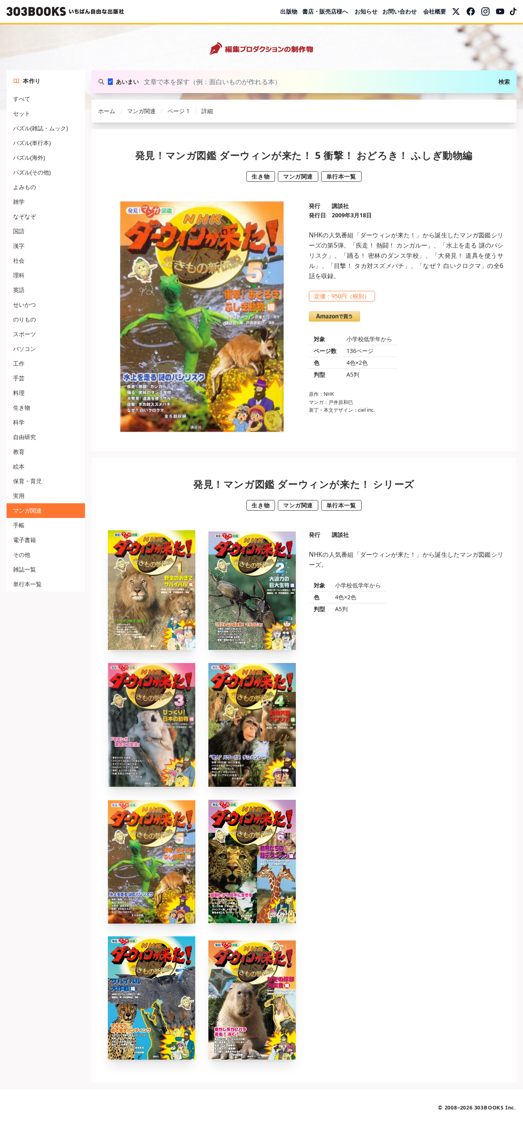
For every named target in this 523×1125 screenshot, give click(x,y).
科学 (19, 422)
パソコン (24, 349)
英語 (19, 290)
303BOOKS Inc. (495, 1107)
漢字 (19, 246)
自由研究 (24, 437)
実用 (19, 496)
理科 (19, 275)
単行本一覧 (27, 584)
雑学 (19, 201)
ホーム (106, 111)
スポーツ (24, 334)
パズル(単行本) (32, 143)
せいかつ (24, 304)
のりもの (24, 319)
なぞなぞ (24, 216)
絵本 (19, 466)
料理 (19, 393)
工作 (19, 363)
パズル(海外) (29, 157)
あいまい (127, 81)
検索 (504, 81)
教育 (19, 451)
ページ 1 (179, 111)
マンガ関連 (27, 510)
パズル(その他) (32, 172)
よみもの (24, 187)
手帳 (19, 525)
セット (21, 113)
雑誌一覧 (24, 569)
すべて (21, 99)
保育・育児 (27, 481)
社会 (19, 260)
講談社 (340, 206)
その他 (21, 554)
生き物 (21, 407)
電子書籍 (24, 540)
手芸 (19, 378)
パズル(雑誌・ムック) (40, 128)
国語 (19, 231)
